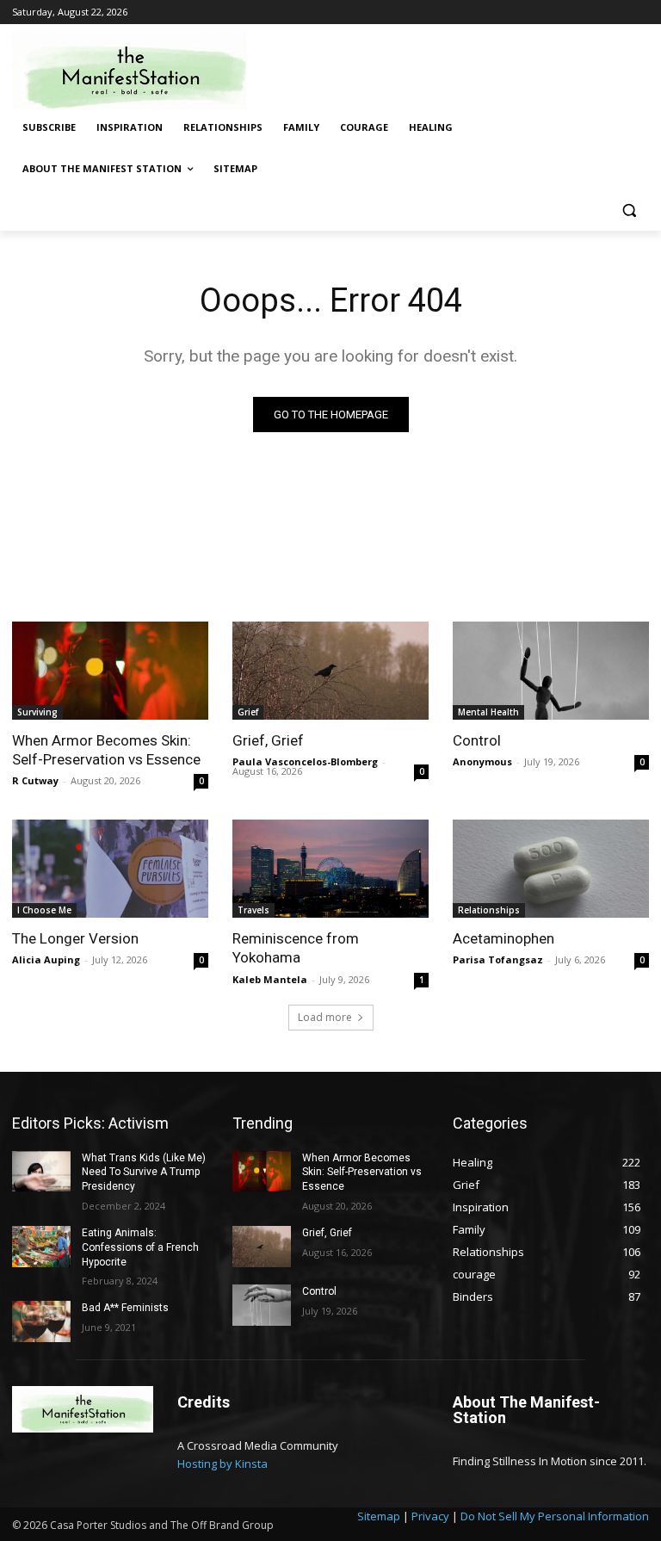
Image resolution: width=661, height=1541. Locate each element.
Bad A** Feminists (125, 1308)
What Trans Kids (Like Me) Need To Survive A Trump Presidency (144, 1172)
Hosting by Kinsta (222, 1463)
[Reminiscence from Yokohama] (330, 869)
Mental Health (488, 712)
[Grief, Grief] (330, 671)
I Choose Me (44, 910)
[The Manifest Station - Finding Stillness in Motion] (129, 70)
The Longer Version (75, 938)
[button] (628, 210)
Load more (325, 1017)
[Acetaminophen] (551, 869)
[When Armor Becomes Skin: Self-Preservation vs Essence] (110, 671)
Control (477, 740)
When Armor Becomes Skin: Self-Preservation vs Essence (106, 750)
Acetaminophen (503, 938)
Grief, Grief (268, 740)
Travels (253, 910)
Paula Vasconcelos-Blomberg (305, 761)
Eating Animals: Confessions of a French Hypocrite (140, 1247)
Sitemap (378, 1516)
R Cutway (35, 780)
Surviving (37, 712)
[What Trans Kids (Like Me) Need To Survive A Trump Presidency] (41, 1171)
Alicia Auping (46, 959)
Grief (248, 712)
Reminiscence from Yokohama (295, 948)
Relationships (489, 910)
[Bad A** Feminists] (41, 1321)
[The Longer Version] (110, 869)
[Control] (551, 671)
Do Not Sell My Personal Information (554, 1516)
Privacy (430, 1516)
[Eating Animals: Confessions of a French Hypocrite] (41, 1246)
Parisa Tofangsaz (498, 959)
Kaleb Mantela (269, 979)
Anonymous (482, 761)
